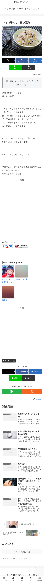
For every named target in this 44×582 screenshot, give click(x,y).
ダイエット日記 (10, 361)
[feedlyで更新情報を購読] (12, 391)
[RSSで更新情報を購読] (32, 391)
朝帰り (4, 300)
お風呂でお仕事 (21, 279)
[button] (28, 67)
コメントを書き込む (22, 552)
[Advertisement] (22, 204)
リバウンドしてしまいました (8, 280)
